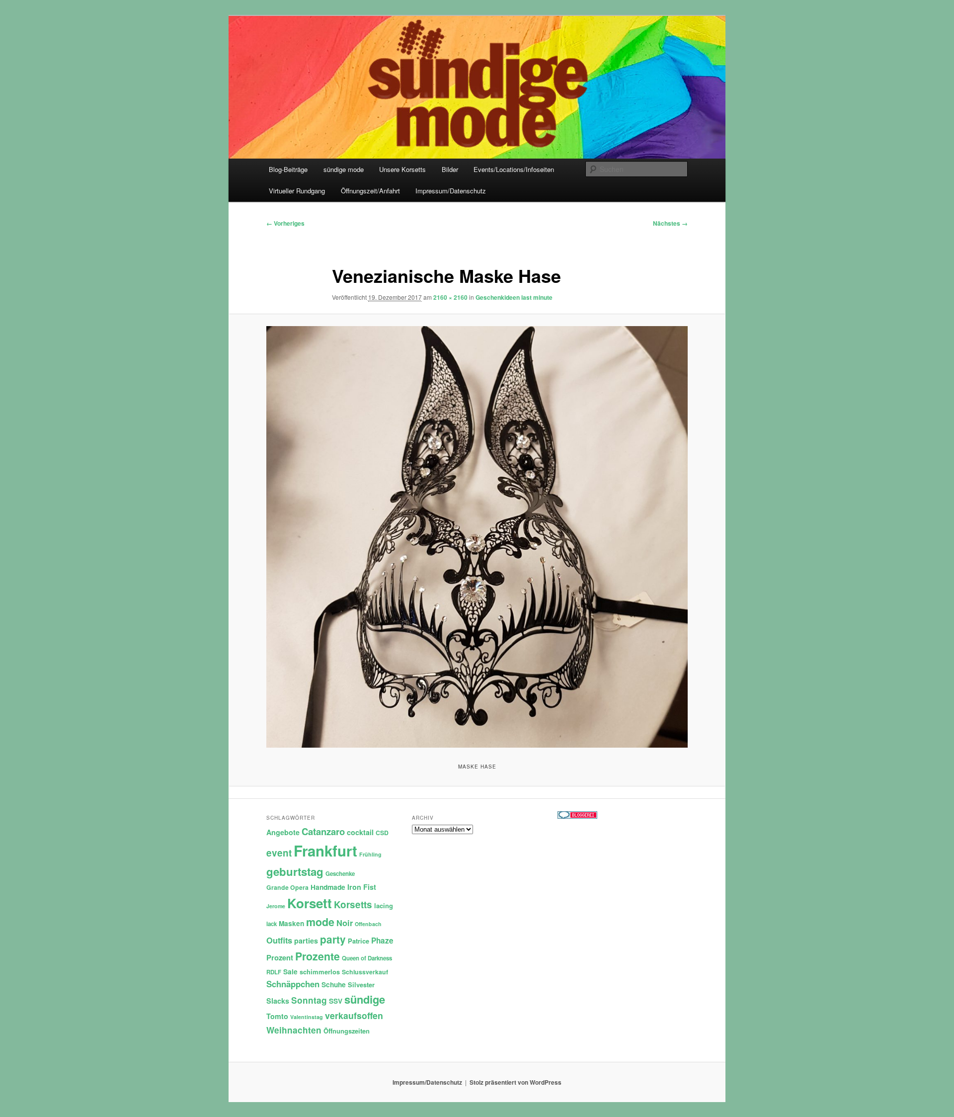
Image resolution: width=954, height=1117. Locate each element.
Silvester (361, 984)
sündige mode (343, 169)
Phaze (382, 940)
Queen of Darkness (367, 958)
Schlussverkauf (365, 971)
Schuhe (333, 984)
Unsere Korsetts (402, 169)
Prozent (279, 957)
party (333, 939)
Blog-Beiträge (288, 169)
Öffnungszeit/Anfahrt (370, 190)
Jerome (275, 906)
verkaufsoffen (354, 1015)
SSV (335, 1001)
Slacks (277, 1001)
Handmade (328, 887)
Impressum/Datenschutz (450, 190)
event (279, 852)
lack (271, 924)
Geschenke (340, 873)
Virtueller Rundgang (297, 190)
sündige (364, 999)
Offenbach (368, 924)
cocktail (360, 832)
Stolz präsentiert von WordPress (515, 1082)
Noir (344, 923)
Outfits (279, 940)
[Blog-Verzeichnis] (577, 816)
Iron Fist (361, 887)
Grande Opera (287, 887)
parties (306, 940)
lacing (383, 905)
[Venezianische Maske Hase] (477, 537)
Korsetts (353, 904)
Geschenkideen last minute (514, 297)
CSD (382, 832)
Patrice (358, 940)
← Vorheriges (285, 223)
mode (320, 922)
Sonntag (309, 1000)
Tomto (277, 1016)
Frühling (370, 854)
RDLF (273, 972)
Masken (291, 923)
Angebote (283, 832)
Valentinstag (306, 1017)
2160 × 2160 (450, 297)
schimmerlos (320, 971)
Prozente (317, 956)
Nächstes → (670, 223)
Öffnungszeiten (346, 1030)
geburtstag (294, 871)
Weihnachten (293, 1030)
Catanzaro (323, 831)
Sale (290, 971)
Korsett (309, 903)
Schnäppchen (292, 984)
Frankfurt (325, 850)
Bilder (450, 169)
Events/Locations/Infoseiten (514, 169)
